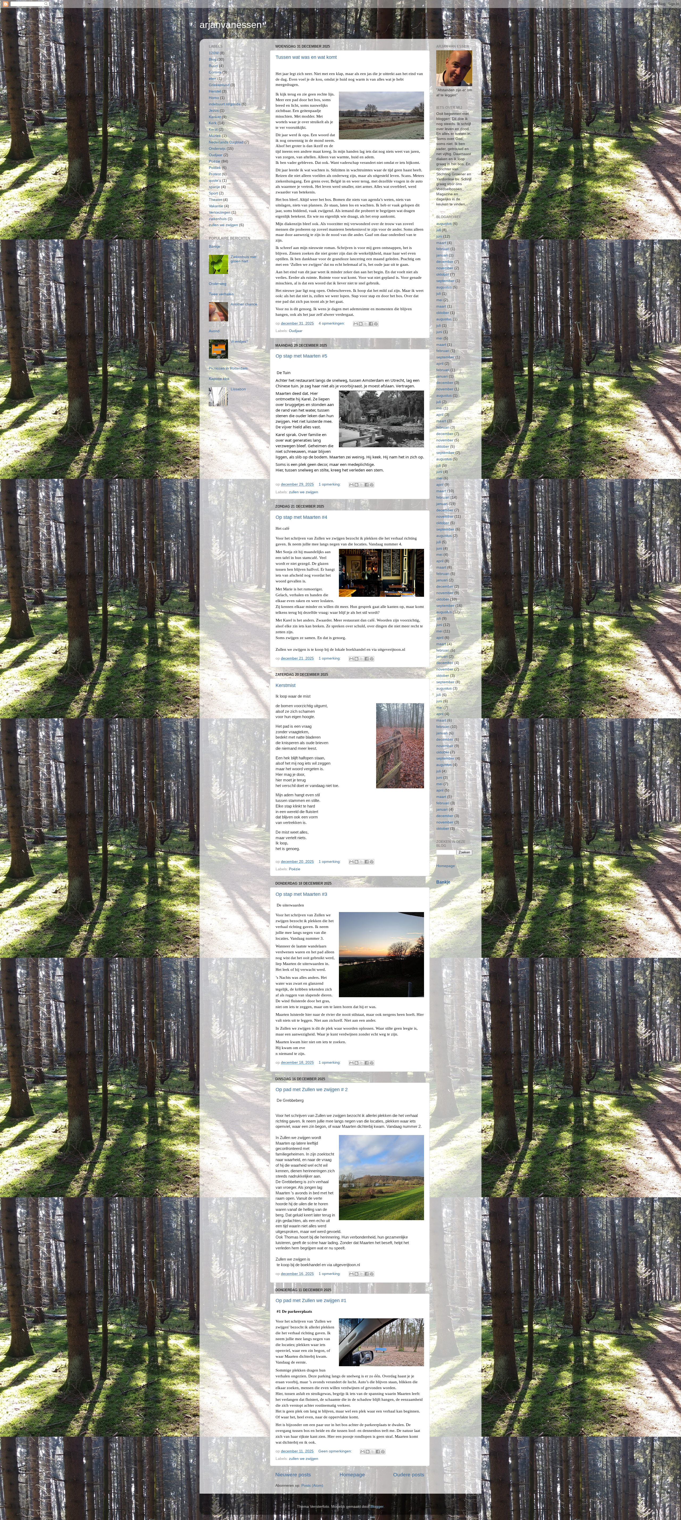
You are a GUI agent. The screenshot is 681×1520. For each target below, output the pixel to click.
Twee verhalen (221, 294)
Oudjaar (295, 331)
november (444, 268)
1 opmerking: (330, 484)
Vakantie (216, 206)
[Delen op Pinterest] (376, 323)
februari (442, 249)
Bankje (214, 246)
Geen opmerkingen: (335, 1451)
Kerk (213, 123)
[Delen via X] (365, 323)
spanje (214, 187)
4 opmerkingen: (332, 323)
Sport (213, 193)
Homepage (352, 1474)
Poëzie (294, 869)
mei (439, 300)
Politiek (215, 168)
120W (214, 53)
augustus (444, 224)
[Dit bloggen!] (360, 323)
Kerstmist (286, 685)
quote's (215, 181)
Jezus (214, 111)
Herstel (215, 91)
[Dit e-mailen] (355, 323)
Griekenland (219, 85)
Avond (214, 331)
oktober (442, 274)
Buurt (213, 66)
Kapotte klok (219, 379)
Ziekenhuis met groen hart (243, 259)
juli (438, 230)
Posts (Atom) (312, 1486)
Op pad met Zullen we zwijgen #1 (311, 1300)
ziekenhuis (218, 219)
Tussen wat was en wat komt (306, 57)
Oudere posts (408, 1474)
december (444, 262)
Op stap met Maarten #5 (301, 356)
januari (442, 255)
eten (212, 79)
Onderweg (217, 284)
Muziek (215, 136)
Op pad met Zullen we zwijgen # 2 (312, 1089)
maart (441, 243)
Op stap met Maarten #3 (301, 894)
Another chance (244, 304)
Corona (215, 72)
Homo (214, 98)
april (439, 364)
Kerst (213, 129)
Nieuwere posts (293, 1474)
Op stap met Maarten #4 (301, 517)
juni (439, 236)
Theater (215, 200)
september (445, 281)
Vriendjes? (239, 341)
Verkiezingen (219, 212)
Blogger (377, 1507)
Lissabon (238, 389)
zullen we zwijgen (303, 492)
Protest (215, 174)
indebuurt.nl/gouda (224, 104)
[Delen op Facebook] (370, 323)
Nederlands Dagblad (226, 142)
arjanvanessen (231, 24)
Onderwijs (217, 149)
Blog (212, 59)
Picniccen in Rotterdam (228, 368)
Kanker (215, 117)
